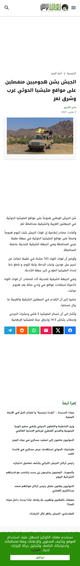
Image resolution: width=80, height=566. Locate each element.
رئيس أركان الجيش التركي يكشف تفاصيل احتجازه (43, 463)
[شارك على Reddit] (22, 330)
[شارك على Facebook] (70, 330)
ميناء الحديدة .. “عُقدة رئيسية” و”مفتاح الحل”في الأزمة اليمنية (40, 414)
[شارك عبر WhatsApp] (34, 330)
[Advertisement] (40, 43)
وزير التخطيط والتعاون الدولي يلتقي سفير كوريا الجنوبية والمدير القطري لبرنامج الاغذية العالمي (44, 428)
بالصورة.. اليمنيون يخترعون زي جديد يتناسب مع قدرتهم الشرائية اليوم (40, 474)
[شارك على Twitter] (58, 330)
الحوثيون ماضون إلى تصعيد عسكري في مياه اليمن (43, 440)
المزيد (35, 550)
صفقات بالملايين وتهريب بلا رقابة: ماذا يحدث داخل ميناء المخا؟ (40, 502)
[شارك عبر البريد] (46, 330)
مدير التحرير (70, 107)
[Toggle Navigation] (74, 8)
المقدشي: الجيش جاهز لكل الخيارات (51, 513)
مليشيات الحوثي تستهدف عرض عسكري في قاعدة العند (43, 451)
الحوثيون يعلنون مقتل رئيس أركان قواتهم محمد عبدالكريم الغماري (44, 488)
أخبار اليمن (56, 73)
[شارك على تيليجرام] (10, 330)
